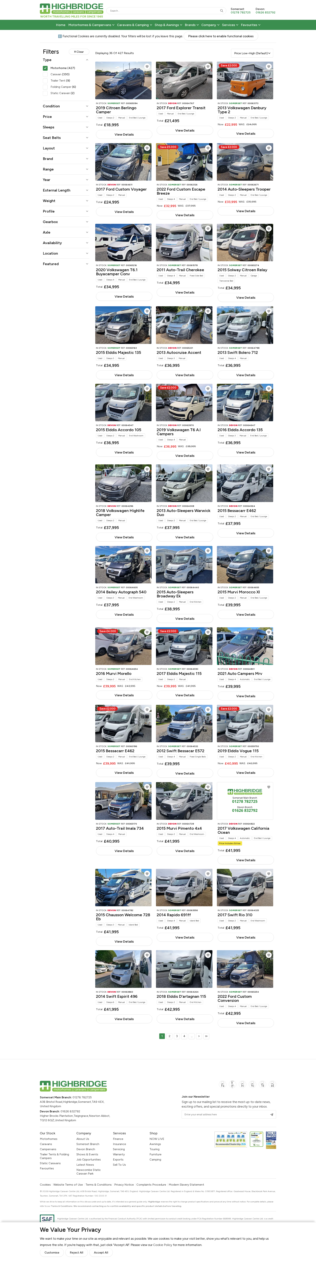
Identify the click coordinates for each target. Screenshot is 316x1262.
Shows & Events (87, 1154)
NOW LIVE (157, 1139)
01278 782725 (82, 1097)
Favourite (147, 66)
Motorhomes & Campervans (89, 25)
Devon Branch (85, 1149)
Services (228, 25)
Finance (118, 1139)
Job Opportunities (88, 1159)
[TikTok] (262, 1086)
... (192, 1036)
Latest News (85, 1164)
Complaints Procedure (151, 1184)
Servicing (119, 1149)
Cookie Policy (162, 1245)
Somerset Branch (87, 1144)
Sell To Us (119, 1164)
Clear (80, 52)
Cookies (45, 1184)
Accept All (101, 1252)
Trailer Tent (60, 80)
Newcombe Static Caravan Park (88, 1171)
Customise (51, 1252)
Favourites (249, 25)
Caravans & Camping (133, 25)
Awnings (155, 1144)
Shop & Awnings (167, 25)
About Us (82, 1139)
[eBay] (272, 1086)
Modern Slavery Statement (186, 1184)
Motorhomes (48, 1139)
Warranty (119, 1154)
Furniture (156, 1154)
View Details (124, 134)
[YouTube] (252, 1086)
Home (60, 25)
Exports (118, 1159)
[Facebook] (222, 1086)
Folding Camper (63, 87)
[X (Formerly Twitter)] (232, 1086)
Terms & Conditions (98, 1184)
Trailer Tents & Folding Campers (54, 1156)
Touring (154, 1149)
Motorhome (63, 68)
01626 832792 (70, 1111)
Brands (190, 25)
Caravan (60, 74)
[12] (206, 1036)
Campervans (48, 1149)
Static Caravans (50, 1163)
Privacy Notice (124, 1184)
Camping (155, 1159)
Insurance (119, 1144)
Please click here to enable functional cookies (221, 36)
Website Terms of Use (68, 1184)
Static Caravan (62, 93)
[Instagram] (242, 1086)
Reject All (76, 1252)
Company (208, 25)
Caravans (46, 1144)
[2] (199, 1036)
